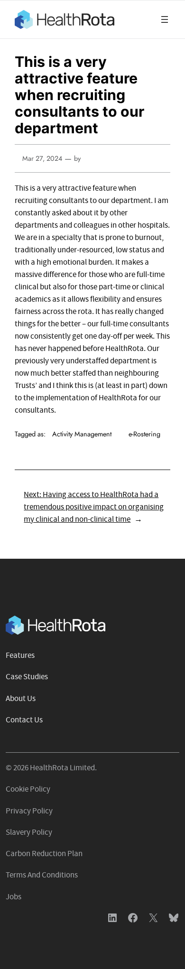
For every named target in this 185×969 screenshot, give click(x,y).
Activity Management (81, 434)
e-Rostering (144, 434)
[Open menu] (164, 19)
